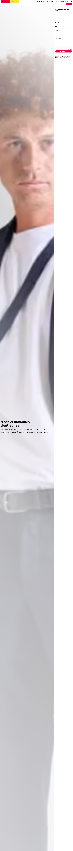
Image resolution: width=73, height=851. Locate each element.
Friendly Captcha (70, 49)
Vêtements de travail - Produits (7, 4)
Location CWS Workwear (39, 4)
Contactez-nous (63, 51)
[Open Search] (64, 4)
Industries (48, 4)
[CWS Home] (10, 1)
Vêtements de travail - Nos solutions (24, 4)
